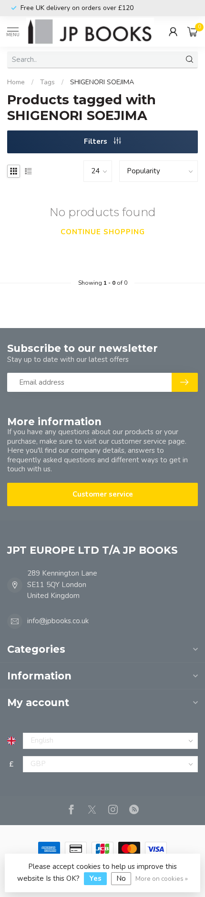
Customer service (102, 494)
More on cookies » (161, 878)
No (121, 878)
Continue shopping (103, 232)
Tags (47, 82)
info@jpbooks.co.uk (58, 621)
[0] (192, 31)
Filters (96, 141)
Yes (95, 878)
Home (16, 82)
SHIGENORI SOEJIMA (102, 82)
